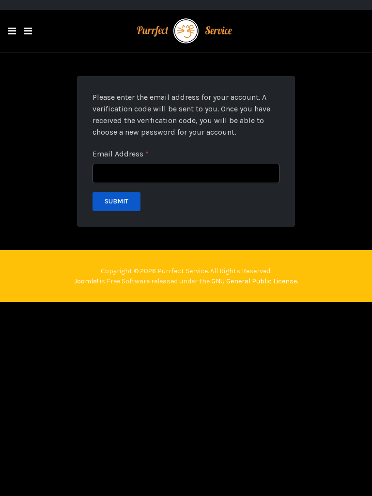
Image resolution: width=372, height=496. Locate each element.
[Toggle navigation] (28, 31)
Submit (116, 201)
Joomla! (86, 281)
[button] (12, 31)
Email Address (121, 153)
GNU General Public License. (254, 281)
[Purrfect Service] (186, 30)
